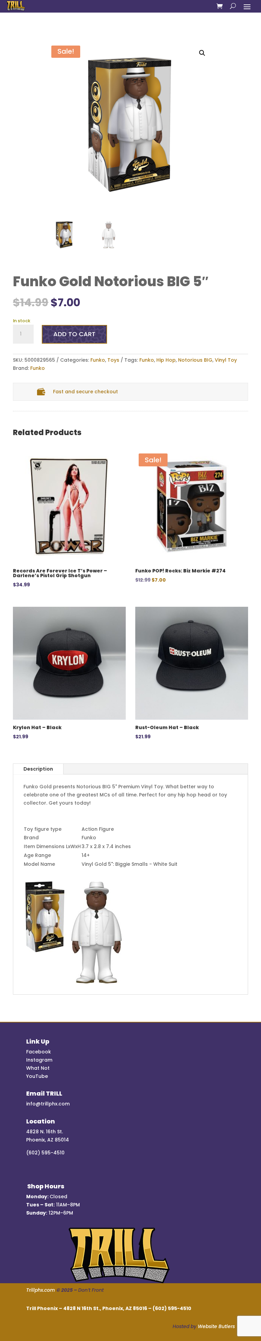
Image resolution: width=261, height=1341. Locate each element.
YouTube (37, 1076)
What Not (38, 1068)
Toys (113, 360)
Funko (97, 360)
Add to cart (74, 334)
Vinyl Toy (226, 360)
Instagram (39, 1059)
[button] (202, 53)
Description (38, 769)
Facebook (38, 1051)
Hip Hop (166, 360)
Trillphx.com (40, 1290)
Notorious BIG (195, 360)
